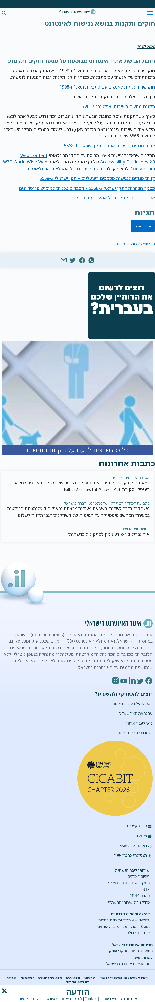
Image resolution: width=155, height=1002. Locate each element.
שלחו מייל (64, 260)
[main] (77, 24)
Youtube (124, 680)
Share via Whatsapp (91, 260)
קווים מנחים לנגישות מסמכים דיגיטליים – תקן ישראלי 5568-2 (97, 178)
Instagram (115, 680)
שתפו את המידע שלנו (136, 713)
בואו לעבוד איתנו (139, 723)
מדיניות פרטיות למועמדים (50, 978)
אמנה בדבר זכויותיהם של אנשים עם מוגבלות (113, 198)
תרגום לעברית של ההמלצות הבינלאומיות (65, 168)
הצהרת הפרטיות (31, 998)
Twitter (140, 680)
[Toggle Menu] (150, 13)
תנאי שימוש (89, 978)
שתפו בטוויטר (73, 260)
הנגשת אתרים (143, 226)
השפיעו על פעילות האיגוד (133, 703)
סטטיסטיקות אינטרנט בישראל (129, 963)
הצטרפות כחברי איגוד (130, 855)
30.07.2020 (146, 46)
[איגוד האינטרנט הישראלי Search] (77, 12)
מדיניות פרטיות (73, 978)
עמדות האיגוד (142, 957)
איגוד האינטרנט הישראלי (77, 11)
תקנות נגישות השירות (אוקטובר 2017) (119, 106)
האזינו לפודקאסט (133, 845)
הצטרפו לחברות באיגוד (135, 732)
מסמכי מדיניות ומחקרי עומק (131, 950)
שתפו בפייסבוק (82, 260)
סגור (4, 991)
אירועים (141, 835)
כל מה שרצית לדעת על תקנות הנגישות (77, 398)
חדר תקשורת (137, 825)
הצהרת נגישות (27, 978)
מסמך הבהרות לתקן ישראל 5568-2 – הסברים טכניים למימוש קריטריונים (87, 188)
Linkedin (132, 680)
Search (4, 13)
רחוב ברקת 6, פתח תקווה (77, 982)
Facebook (149, 680)
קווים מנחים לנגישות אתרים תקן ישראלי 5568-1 (109, 146)
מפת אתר (11, 978)
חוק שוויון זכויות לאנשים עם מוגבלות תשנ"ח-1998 (107, 87)
